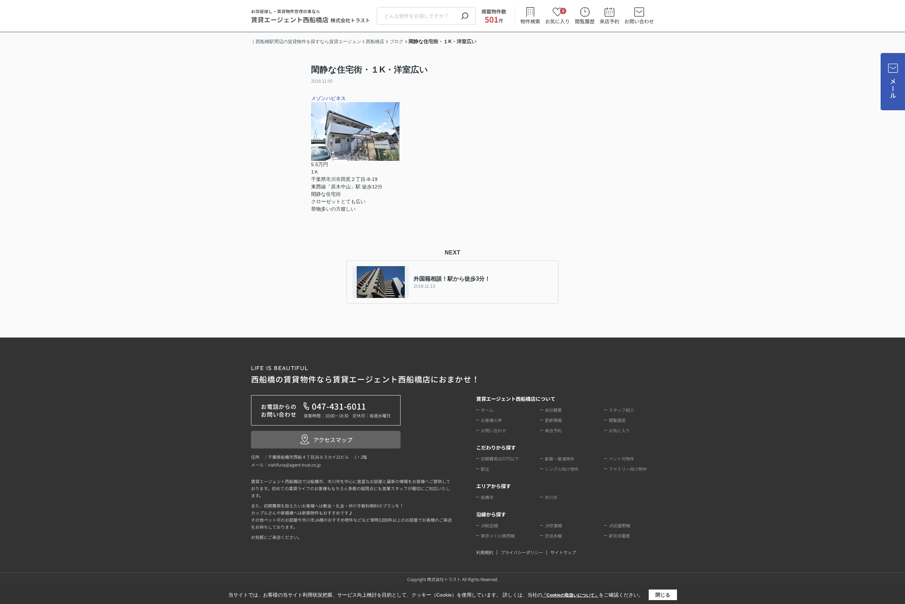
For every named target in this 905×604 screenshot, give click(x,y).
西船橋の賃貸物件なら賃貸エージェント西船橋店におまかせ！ (365, 375)
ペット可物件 (621, 459)
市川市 (551, 497)
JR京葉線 (553, 525)
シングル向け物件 (562, 469)
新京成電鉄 (619, 536)
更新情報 (553, 420)
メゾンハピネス (328, 98)
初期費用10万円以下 (500, 459)
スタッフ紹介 (621, 410)
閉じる (662, 595)
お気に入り (557, 16)
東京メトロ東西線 (498, 536)
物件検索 (530, 21)
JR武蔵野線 (619, 525)
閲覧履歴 (585, 21)
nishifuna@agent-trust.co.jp (294, 465)
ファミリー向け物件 (628, 469)
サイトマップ (563, 552)
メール (893, 88)
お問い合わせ (639, 21)
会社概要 (553, 410)
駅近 (485, 469)
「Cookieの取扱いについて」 (570, 595)
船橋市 (487, 497)
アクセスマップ (332, 439)
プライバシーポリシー (522, 552)
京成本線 (553, 536)
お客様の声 (491, 420)
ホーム (487, 410)
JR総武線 (489, 525)
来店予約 (609, 21)
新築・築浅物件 (559, 459)
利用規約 (484, 552)
